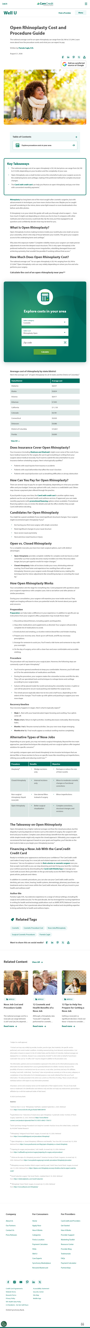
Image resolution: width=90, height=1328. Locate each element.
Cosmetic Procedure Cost (33, 928)
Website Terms (11, 1292)
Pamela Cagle (45, 934)
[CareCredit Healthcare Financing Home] (45, 4)
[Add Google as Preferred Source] (73, 63)
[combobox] (45, 322)
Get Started (65, 1225)
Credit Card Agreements (14, 1288)
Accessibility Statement (41, 1288)
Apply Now (36, 1225)
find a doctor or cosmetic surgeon (56, 863)
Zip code (27, 342)
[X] (79, 57)
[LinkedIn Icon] (68, 57)
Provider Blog (66, 1249)
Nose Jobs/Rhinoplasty (57, 928)
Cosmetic (15, 928)
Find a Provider (65, 13)
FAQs (34, 1249)
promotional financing (39, 501)
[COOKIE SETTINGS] (4, 1324)
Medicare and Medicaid (40, 452)
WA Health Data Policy (13, 1302)
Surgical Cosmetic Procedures (23, 934)
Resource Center (67, 1244)
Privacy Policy (10, 1298)
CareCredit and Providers (70, 1221)
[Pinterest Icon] (73, 57)
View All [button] (14, 441)
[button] (86, 3)
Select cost (27, 331)
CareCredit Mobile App (53, 869)
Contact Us (10, 1230)
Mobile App (37, 1298)
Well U (10, 12)
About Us (9, 1221)
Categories (36, 1235)
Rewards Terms (11, 1295)
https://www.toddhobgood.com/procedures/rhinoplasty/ (32, 1136)
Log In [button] (4, 3)
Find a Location (38, 1239)
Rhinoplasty (15, 199)
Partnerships (66, 1267)
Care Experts (37, 1258)
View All (36, 962)
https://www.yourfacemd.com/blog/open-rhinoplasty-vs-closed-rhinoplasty (43, 1144)
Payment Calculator (40, 1244)
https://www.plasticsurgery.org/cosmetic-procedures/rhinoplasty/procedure (47, 1160)
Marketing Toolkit (68, 1239)
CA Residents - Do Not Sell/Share (17, 1305)
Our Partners (11, 1225)
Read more (9, 1026)
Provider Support (67, 1235)
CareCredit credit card (24, 184)
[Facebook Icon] (63, 57)
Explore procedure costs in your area (36, 145)
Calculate (45, 352)
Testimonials (66, 1253)
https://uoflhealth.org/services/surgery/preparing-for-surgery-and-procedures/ (38, 1152)
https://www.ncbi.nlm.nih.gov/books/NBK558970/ (30, 1110)
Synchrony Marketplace (41, 1263)
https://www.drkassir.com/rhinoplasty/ (26, 1187)
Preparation (15, 613)
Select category (28, 320)
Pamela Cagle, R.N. (26, 48)
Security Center (38, 1292)
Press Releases (11, 1235)
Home (34, 1221)
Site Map (36, 1295)
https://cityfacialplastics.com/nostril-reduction (28, 1179)
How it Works (37, 1230)
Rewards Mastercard (40, 1267)
